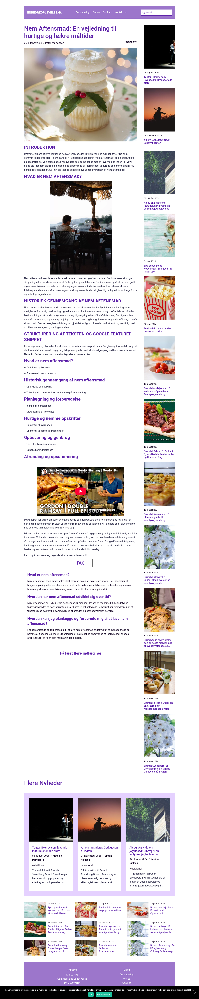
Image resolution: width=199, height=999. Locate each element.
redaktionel (131, 41)
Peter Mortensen (54, 43)
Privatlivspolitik (104, 994)
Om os (96, 12)
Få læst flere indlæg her (80, 653)
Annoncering (83, 12)
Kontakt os (121, 12)
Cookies (107, 12)
